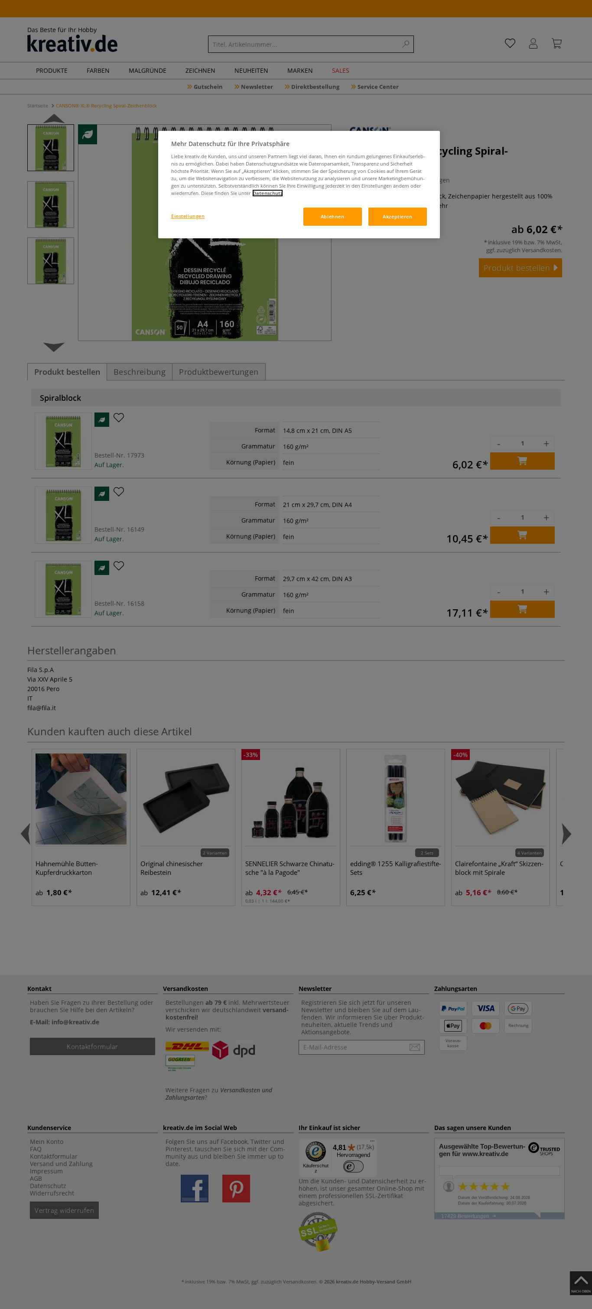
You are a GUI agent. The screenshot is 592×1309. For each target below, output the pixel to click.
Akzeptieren (397, 216)
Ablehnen (333, 216)
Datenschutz (268, 193)
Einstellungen (188, 216)
